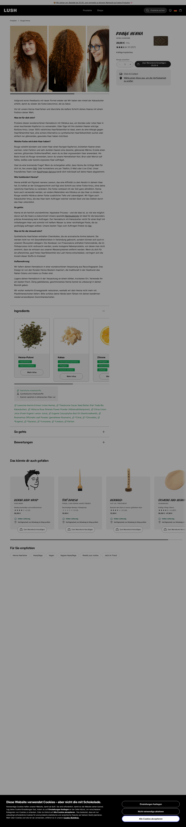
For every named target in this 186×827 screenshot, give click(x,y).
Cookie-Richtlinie (71, 818)
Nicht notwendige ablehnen (151, 811)
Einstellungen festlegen (151, 804)
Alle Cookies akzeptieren (150, 819)
